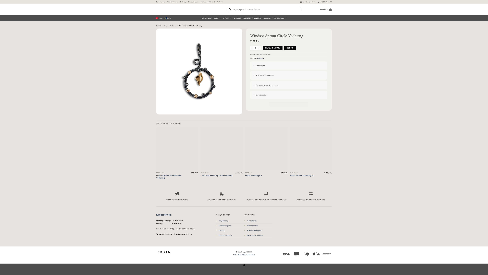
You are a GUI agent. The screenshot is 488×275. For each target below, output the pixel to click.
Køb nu (290, 48)
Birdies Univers (172, 2)
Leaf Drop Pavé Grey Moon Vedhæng (217, 175)
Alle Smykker (207, 18)
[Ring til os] (169, 252)
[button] (326, 9)
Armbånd (237, 18)
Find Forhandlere (225, 235)
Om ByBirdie (252, 221)
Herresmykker (279, 18)
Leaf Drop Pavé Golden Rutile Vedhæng (168, 176)
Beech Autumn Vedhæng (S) (302, 175)
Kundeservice (193, 2)
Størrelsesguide (206, 2)
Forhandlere (160, 2)
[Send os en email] (165, 252)
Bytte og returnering (255, 235)
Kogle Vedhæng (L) (253, 175)
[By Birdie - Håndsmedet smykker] (180, 9)
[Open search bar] (244, 265)
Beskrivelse (260, 66)
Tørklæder (267, 18)
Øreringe (226, 18)
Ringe (216, 18)
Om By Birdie (218, 2)
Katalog (183, 2)
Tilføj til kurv (272, 48)
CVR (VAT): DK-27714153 (244, 255)
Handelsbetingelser (255, 230)
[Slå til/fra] (254, 66)
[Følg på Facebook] (158, 252)
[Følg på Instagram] (162, 252)
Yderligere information (265, 75)
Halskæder (247, 18)
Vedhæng (257, 18)
